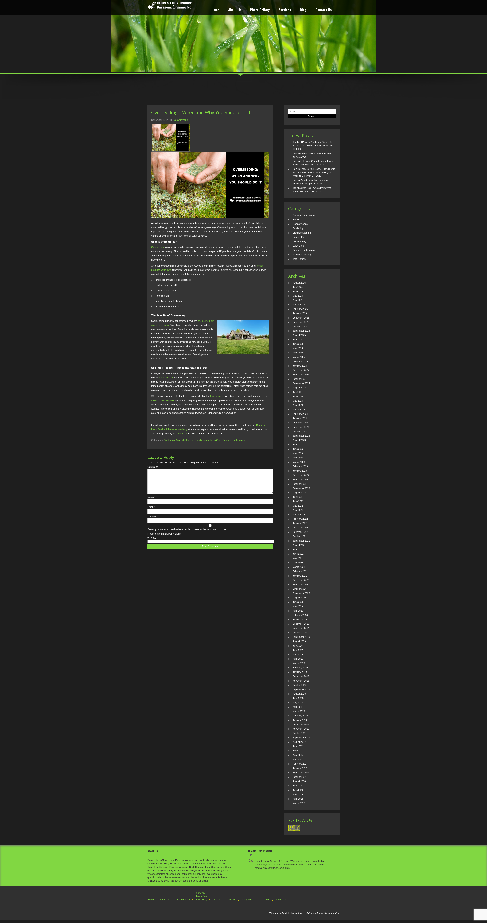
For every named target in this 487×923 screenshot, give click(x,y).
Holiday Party (299, 237)
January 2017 (300, 768)
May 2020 (298, 606)
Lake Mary (201, 899)
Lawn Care (215, 440)
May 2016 (298, 794)
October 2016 (300, 777)
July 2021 (298, 549)
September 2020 (301, 593)
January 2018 (300, 720)
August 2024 (299, 387)
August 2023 (299, 440)
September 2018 (301, 689)
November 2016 (301, 772)
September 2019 (301, 637)
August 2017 (299, 742)
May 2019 (298, 654)
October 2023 (300, 431)
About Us (234, 10)
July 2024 (298, 392)
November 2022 (301, 479)
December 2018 (301, 676)
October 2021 (300, 536)
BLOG (296, 219)
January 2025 (300, 366)
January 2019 (300, 672)
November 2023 (301, 427)
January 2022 (300, 523)
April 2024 (298, 405)
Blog (303, 10)
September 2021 (301, 540)
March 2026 (299, 304)
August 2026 (299, 282)
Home (215, 10)
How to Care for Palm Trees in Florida (312, 153)
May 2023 (298, 453)
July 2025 (298, 339)
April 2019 (298, 659)
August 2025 (299, 335)
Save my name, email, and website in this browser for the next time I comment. (187, 529)
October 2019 (300, 632)
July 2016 (298, 785)
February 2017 (300, 764)
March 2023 (299, 462)
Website (151, 516)
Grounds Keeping (185, 440)
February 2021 (300, 571)
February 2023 (300, 466)
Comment (152, 467)
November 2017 (301, 729)
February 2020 (300, 615)
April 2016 (298, 798)
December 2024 (301, 370)
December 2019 (301, 624)
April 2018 (298, 707)
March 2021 (299, 567)
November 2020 (301, 584)
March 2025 (299, 357)
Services (285, 10)
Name (151, 497)
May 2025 (298, 348)
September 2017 (301, 737)
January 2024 (300, 418)
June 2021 (298, 554)
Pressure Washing (302, 254)
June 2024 (298, 396)
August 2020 (299, 597)
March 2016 (299, 803)
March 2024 (299, 409)
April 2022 (298, 510)
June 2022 (298, 501)
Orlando (232, 899)
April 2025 (298, 352)
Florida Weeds (300, 224)
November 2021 (301, 532)
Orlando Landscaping (234, 440)
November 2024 (301, 374)
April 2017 (298, 755)
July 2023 (298, 444)
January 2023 (300, 470)
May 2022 (298, 505)
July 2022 (298, 497)
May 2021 (298, 558)
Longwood (247, 899)
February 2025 (300, 361)
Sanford (217, 899)
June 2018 (298, 698)
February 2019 (300, 667)
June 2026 (298, 291)
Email (151, 507)
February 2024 (300, 414)
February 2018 (300, 715)
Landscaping (202, 440)
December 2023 (301, 422)
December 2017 (301, 724)
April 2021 (298, 562)
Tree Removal (300, 259)
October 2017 (300, 733)
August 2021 (299, 545)
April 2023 (298, 457)
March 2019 (299, 663)
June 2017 (298, 750)
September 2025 (301, 331)
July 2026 (298, 287)
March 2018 (299, 711)
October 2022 (300, 484)
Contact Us (323, 10)
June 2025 (298, 344)
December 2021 (301, 527)
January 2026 (300, 313)
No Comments (180, 120)
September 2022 (301, 488)
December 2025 (301, 317)
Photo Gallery (260, 10)
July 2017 (298, 746)
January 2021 (300, 575)
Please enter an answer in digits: (164, 533)
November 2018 (301, 680)
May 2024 (298, 401)
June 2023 (298, 449)
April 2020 (298, 610)
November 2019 (301, 628)
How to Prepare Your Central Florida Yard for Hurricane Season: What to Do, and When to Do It (314, 172)
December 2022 (301, 475)
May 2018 (298, 702)
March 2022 (299, 514)
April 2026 (298, 300)
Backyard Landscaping (304, 215)
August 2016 (299, 781)
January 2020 (300, 619)
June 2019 (298, 650)
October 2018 (300, 685)
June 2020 (298, 602)
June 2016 (298, 790)
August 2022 (299, 492)
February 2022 (300, 519)
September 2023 (301, 435)
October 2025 (300, 326)
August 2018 (299, 694)
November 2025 (301, 322)
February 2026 (300, 309)
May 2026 (298, 296)
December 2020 (301, 580)
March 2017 (299, 759)
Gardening (169, 440)
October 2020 (300, 589)
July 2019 (298, 645)
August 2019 (299, 641)
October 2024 (300, 379)
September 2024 (301, 383)
